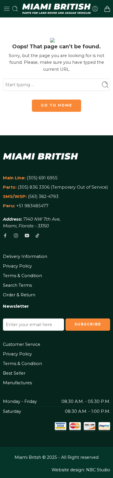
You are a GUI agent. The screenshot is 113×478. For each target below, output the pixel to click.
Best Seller (14, 373)
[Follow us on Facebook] (5, 235)
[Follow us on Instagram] (16, 235)
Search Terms (17, 285)
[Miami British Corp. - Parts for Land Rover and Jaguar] (56, 8)
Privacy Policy (17, 266)
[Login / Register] (95, 8)
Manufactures (17, 382)
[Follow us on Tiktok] (37, 235)
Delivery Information (25, 256)
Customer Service (21, 344)
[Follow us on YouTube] (27, 235)
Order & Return (19, 295)
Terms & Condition (22, 275)
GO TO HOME (56, 105)
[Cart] (107, 8)
